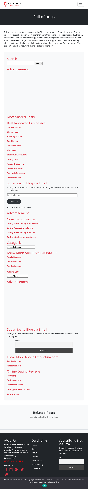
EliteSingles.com (14, 136)
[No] (85, 483)
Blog (34, 449)
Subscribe (14, 201)
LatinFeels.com (14, 145)
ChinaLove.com (14, 127)
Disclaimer (36, 468)
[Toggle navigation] (80, 4)
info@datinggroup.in (13, 461)
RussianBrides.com (15, 164)
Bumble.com (12, 141)
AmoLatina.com (14, 177)
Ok (45, 485)
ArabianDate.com (15, 168)
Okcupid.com (13, 132)
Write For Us (37, 460)
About (34, 453)
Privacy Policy (37, 464)
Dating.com (12, 159)
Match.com (12, 150)
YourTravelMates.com (17, 155)
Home (34, 445)
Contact (35, 456)
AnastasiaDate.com (16, 173)
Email (17, 341)
